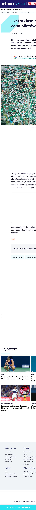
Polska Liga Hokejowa (11, 476)
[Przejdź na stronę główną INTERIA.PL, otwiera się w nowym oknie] (8, 3)
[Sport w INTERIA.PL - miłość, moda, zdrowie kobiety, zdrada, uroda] (20, 3)
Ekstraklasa (23, 12)
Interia (3, 12)
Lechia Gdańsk (17, 257)
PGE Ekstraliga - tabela (29, 457)
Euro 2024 (7, 452)
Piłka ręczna (29, 467)
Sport (8, 12)
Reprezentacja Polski (10, 474)
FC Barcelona (8, 461)
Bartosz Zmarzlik (28, 461)
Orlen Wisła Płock (28, 474)
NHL (6, 471)
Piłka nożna (15, 12)
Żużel (26, 448)
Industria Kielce (27, 476)
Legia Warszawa (9, 454)
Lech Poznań (8, 459)
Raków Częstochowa (10, 457)
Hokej (7, 467)
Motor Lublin (27, 464)
